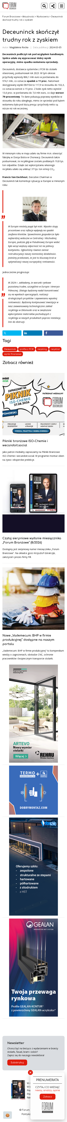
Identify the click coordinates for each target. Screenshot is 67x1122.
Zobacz (47, 1097)
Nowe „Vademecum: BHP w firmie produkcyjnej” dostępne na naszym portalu (28, 640)
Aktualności (28, 17)
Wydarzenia (43, 17)
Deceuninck (10, 349)
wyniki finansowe (12, 354)
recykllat (55, 349)
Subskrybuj (17, 1062)
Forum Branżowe (11, 17)
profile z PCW (27, 349)
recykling (42, 349)
